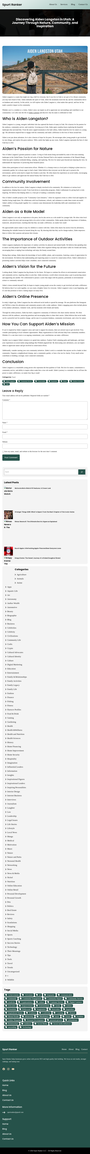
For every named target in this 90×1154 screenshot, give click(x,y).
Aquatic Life (12, 591)
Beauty (10, 611)
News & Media (13, 873)
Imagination (12, 763)
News (9, 869)
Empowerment (27, 1006)
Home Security (13, 755)
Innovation (56, 1009)
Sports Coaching (14, 939)
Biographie (12, 615)
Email (5, 432)
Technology (12, 947)
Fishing (10, 701)
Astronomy (12, 599)
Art (8, 595)
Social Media (12, 931)
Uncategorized (13, 971)
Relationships (13, 1024)
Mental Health (13, 1017)
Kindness (32, 1013)
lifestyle (72, 1013)
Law (9, 812)
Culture (10, 660)
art (40, 995)
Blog (9, 620)
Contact (84, 1049)
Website (5, 442)
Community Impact (54, 999)
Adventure (29, 995)
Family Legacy (13, 685)
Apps (9, 587)
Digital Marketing (14, 664)
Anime (19, 583)
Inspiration (54, 381)
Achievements (13, 995)
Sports (10, 935)
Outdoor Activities (78, 381)
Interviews (11, 800)
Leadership (12, 816)
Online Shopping (14, 1020)
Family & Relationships (17, 677)
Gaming (10, 718)
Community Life (14, 640)
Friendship (12, 1009)
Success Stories (13, 943)
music (57, 1017)
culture (41, 1002)
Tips (9, 955)
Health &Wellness (14, 730)
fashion (69, 1006)
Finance (10, 697)
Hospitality (12, 759)
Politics (10, 906)
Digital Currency (75, 1002)
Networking (12, 865)
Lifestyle (11, 828)
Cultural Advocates (15, 652)
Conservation (41, 381)
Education (11, 669)
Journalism (11, 804)
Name (5, 423)
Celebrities (11, 628)
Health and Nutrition (15, 734)
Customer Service (56, 1002)
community (12, 999)
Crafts (9, 644)
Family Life (12, 689)
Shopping (11, 926)
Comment (6, 400)
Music (9, 849)
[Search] (81, 472)
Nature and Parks (14, 857)
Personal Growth (14, 898)
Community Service (26, 381)
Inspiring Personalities (16, 787)
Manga (10, 836)
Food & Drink (13, 714)
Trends (10, 967)
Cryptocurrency (27, 1002)
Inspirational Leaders (16, 783)
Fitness (10, 705)
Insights (10, 775)
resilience (27, 1024)
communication (66, 995)
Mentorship (29, 1017)
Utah (7, 384)
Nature (65, 381)
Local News (12, 832)
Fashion (10, 693)
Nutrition (11, 881)
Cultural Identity (14, 656)
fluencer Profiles (14, 710)
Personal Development (16, 894)
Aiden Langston (34, 113)
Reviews (10, 914)
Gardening (11, 722)
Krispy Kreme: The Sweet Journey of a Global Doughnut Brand (37, 558)
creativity (11, 1002)
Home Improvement (15, 751)
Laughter (11, 808)
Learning (59, 1013)
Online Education (14, 886)
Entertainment (13, 673)
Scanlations (12, 922)
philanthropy (72, 1020)
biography (50, 995)
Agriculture (21, 574)
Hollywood (26, 1009)
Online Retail (12, 890)
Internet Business (14, 795)
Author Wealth (13, 603)
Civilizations (12, 636)
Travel (13, 377)
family (57, 1006)
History (10, 742)
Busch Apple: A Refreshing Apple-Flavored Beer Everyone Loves (38, 548)
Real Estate (12, 910)
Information (12, 771)
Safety (10, 918)
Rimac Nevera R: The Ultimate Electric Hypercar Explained (36, 522)
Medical (10, 841)
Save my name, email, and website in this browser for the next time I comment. (30, 451)
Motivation (12, 845)
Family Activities (14, 681)
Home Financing (14, 746)
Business (11, 624)
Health (10, 726)
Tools (9, 959)
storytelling (12, 1027)
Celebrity (11, 632)
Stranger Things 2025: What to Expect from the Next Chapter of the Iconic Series (44, 512)
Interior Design (13, 791)
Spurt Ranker (12, 4)
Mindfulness (44, 1017)
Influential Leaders (15, 767)
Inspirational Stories (15, 1013)
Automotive (12, 607)
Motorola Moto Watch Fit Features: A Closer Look (33, 488)
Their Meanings (13, 951)
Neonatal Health (14, 861)
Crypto (10, 648)
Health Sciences (14, 738)
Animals (20, 579)
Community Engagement (32, 999)
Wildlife (10, 980)
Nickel (10, 877)
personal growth (56, 1020)
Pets (9, 902)
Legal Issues (12, 820)
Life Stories (12, 824)
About (71, 1049)
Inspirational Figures (16, 779)
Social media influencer (62, 1024)
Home (64, 1049)
